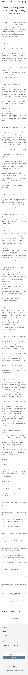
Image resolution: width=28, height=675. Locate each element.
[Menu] (25, 1)
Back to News (15, 618)
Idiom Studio (7, 2)
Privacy (5, 635)
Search (5, 631)
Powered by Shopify (18, 670)
